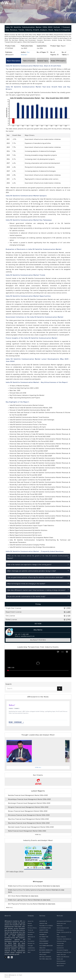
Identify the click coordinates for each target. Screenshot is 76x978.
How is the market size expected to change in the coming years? (29, 564)
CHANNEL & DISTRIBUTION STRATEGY (43, 937)
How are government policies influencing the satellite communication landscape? (35, 577)
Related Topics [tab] (43, 61)
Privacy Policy (32, 928)
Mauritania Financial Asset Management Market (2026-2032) (29, 823)
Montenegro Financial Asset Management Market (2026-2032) (29, 803)
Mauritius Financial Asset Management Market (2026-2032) (28, 819)
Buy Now (38, 623)
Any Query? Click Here (38, 640)
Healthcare (60, 945)
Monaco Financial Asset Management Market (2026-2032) (27, 811)
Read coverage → (16, 722)
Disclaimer (31, 941)
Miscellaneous (61, 963)
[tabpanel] (38, 781)
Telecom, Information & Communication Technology (64, 941)
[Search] (68, 3)
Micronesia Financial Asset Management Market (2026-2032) (29, 815)
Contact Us (31, 943)
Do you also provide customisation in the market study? (26, 596)
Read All (9, 907)
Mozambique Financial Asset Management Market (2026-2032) (29, 799)
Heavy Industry (61, 936)
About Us (30, 921)
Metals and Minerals (63, 956)
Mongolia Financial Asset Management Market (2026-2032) (28, 807)
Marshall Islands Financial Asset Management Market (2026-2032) (31, 827)
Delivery (30, 934)
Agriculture (60, 965)
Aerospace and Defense (64, 921)
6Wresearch (12, 975)
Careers (30, 925)
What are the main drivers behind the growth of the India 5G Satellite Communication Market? (38, 557)
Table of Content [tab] (29, 61)
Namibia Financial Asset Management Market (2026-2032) (28, 795)
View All (38, 767)
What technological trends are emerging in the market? (26, 584)
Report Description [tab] (13, 61)
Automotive (60, 947)
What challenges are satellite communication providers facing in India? (31, 571)
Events (30, 923)
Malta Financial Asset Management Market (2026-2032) (27, 831)
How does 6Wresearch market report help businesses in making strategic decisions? (36, 590)
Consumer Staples (62, 950)
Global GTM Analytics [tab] (58, 61)
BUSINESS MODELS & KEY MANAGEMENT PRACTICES (45, 952)
